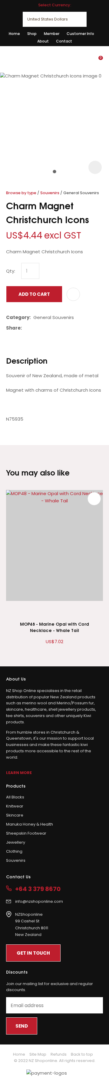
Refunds (59, 1054)
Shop (32, 33)
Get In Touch (33, 953)
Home (14, 33)
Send (21, 1026)
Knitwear (14, 806)
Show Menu (9, 59)
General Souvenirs (81, 192)
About (43, 41)
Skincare (14, 815)
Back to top (82, 1054)
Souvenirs (49, 192)
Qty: (10, 271)
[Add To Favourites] (73, 294)
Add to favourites (94, 498)
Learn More (19, 773)
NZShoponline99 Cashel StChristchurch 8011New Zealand (31, 925)
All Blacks (15, 797)
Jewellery (15, 842)
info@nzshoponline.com (39, 901)
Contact (64, 41)
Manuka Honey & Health (29, 824)
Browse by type (21, 192)
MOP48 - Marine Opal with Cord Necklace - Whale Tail (54, 627)
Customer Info (80, 33)
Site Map (37, 1054)
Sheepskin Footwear (26, 833)
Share (13, 328)
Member (51, 33)
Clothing (14, 851)
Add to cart (34, 294)
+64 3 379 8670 (38, 889)
